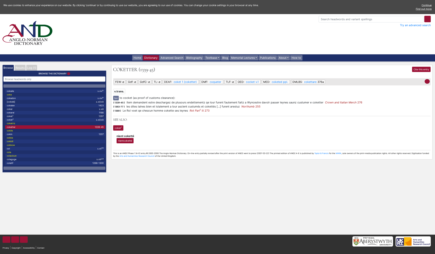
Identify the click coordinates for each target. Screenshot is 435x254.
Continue (427, 5)
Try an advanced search (415, 25)
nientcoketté (125, 140)
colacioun (11, 156)
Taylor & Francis (321, 153)
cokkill (10, 141)
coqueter (215, 82)
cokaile (55, 90)
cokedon (55, 98)
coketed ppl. (280, 82)
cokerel (55, 112)
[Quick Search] (427, 19)
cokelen (55, 105)
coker (55, 109)
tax (116, 98)
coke (9, 94)
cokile (10, 130)
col (55, 148)
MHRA (338, 153)
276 (343, 102)
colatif (55, 163)
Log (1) (31, 67)
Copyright (16, 248)
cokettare (310, 82)
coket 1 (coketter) (185, 82)
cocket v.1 (252, 82)
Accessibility (29, 248)
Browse (8, 67)
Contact (40, 248)
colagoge (55, 159)
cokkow (11, 145)
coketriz (11, 123)
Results (20, 67)
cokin (55, 134)
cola (9, 152)
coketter (55, 127)
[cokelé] (55, 102)
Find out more (424, 8)
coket (55, 116)
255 (250, 106)
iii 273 (200, 110)
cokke (10, 138)
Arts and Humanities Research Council (136, 156)
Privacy (6, 248)
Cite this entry (421, 69)
